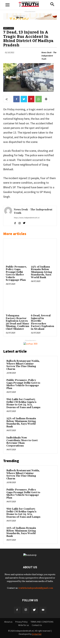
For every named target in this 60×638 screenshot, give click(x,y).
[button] (52, 4)
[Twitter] (34, 610)
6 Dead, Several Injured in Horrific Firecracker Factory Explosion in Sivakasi (42, 322)
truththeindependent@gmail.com (36, 588)
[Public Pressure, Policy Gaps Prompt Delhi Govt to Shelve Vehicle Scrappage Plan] (17, 252)
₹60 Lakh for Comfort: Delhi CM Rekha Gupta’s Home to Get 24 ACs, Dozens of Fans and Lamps (23, 403)
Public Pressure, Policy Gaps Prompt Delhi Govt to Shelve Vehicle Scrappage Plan (16, 273)
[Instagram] (26, 610)
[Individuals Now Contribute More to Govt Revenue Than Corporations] (48, 442)
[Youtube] (43, 610)
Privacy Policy (21, 621)
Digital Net (36, 634)
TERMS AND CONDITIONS (42, 621)
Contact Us (37, 625)
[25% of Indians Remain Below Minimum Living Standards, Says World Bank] (42, 252)
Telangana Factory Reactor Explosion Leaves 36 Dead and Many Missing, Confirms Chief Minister (17, 322)
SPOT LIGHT (8, 28)
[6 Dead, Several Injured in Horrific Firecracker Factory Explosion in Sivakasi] (42, 301)
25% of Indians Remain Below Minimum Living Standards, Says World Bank (41, 272)
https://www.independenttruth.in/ (27, 217)
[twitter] (24, 222)
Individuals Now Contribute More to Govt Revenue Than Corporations (22, 441)
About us (8, 621)
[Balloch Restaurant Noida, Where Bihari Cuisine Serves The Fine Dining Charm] (48, 365)
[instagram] (19, 222)
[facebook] (15, 222)
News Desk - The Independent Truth (48, 55)
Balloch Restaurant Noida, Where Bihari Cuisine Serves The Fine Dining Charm (23, 365)
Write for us (23, 625)
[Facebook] (17, 610)
